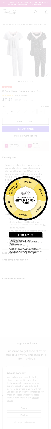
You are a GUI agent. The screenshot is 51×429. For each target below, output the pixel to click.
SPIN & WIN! (25, 234)
